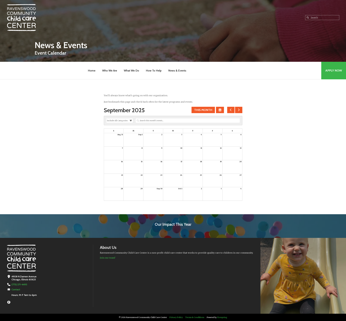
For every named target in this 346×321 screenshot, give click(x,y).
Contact (15, 289)
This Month (203, 110)
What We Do (131, 70)
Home (91, 70)
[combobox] (322, 17)
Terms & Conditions (194, 317)
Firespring (222, 317)
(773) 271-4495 (19, 284)
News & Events (177, 70)
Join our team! (107, 257)
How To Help (154, 70)
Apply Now (333, 70)
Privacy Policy (176, 317)
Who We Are (109, 70)
